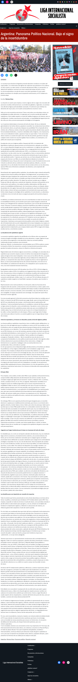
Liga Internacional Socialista (13, 662)
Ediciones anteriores (65, 84)
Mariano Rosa (10, 639)
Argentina (3, 639)
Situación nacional (31, 639)
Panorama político (20, 639)
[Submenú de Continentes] (7, 24)
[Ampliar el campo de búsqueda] (76, 26)
